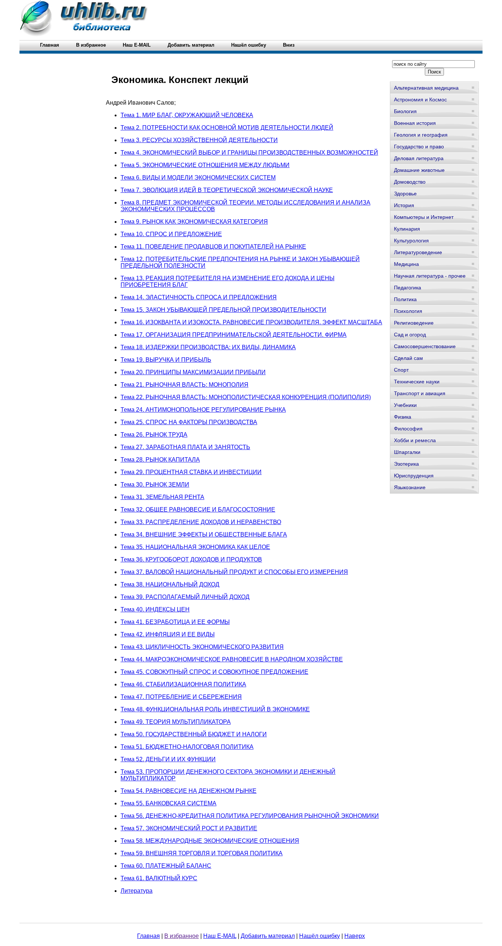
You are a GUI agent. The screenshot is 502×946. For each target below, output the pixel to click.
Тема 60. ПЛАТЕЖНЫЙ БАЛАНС (166, 866)
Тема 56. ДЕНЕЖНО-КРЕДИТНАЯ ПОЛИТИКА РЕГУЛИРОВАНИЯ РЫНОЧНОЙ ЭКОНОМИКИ (250, 816)
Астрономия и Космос (420, 99)
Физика (402, 417)
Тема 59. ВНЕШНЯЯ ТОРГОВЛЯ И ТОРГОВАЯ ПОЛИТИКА (202, 853)
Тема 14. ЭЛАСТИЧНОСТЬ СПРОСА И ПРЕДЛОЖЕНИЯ (199, 297)
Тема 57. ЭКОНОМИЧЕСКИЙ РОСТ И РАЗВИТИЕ (189, 828)
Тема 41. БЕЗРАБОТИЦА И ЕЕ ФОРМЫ (175, 622)
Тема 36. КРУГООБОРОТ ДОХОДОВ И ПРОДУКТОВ (191, 559)
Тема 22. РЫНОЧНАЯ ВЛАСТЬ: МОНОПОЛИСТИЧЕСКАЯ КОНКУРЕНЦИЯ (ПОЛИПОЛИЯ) (246, 397)
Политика (405, 299)
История (404, 205)
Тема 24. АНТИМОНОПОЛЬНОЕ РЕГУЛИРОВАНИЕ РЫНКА (203, 410)
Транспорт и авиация (419, 393)
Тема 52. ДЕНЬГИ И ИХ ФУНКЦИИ (168, 759)
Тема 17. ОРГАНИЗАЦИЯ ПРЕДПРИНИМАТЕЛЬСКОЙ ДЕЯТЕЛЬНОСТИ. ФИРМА (234, 335)
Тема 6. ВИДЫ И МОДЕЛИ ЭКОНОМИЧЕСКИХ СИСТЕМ (198, 177)
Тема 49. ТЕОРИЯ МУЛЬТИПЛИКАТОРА (176, 722)
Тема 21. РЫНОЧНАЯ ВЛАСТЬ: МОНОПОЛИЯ (184, 385)
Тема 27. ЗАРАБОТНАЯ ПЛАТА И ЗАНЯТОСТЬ (185, 447)
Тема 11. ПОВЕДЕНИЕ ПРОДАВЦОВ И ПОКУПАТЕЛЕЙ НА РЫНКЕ (213, 246)
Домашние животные (419, 170)
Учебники (405, 405)
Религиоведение (414, 323)
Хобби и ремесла (415, 440)
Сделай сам (408, 358)
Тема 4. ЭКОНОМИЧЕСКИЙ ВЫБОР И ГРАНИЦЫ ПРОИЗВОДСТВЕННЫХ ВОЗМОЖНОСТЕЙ (249, 152)
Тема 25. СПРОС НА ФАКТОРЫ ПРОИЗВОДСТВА (189, 422)
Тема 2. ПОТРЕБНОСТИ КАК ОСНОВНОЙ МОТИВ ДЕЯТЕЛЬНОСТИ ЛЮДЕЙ (227, 127)
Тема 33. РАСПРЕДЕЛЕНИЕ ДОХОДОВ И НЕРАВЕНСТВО (201, 522)
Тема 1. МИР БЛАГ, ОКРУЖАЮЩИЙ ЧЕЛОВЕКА (187, 115)
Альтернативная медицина (426, 88)
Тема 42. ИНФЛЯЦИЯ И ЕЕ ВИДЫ (168, 634)
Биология (405, 111)
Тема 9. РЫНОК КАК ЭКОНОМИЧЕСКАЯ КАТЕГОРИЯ (194, 222)
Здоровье (405, 193)
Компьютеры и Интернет (423, 217)
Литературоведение (418, 252)
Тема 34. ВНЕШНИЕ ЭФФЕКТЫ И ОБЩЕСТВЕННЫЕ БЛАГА (204, 534)
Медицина (406, 264)
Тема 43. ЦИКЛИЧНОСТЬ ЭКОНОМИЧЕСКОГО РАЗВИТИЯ (202, 647)
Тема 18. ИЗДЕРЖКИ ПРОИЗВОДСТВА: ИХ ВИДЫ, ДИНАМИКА (208, 347)
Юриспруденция (414, 476)
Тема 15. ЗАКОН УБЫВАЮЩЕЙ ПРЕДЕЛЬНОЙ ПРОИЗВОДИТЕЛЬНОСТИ (223, 310)
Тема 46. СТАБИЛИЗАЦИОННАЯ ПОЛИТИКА (183, 684)
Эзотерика (406, 464)
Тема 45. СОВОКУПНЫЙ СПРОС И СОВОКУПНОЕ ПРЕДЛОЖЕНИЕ (214, 672)
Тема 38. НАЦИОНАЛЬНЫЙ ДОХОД (170, 584)
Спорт (401, 370)
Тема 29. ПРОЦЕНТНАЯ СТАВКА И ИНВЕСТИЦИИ (191, 472)
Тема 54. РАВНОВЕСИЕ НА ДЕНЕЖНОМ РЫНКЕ (189, 791)
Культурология (411, 240)
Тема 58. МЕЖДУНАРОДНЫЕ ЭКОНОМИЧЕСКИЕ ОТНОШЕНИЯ (210, 841)
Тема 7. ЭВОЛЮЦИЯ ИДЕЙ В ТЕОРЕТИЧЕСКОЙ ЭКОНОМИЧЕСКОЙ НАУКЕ (227, 190)
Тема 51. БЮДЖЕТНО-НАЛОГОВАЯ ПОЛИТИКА (187, 747)
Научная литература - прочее (430, 276)
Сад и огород (410, 334)
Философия (408, 429)
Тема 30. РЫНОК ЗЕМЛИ (155, 484)
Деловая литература (419, 158)
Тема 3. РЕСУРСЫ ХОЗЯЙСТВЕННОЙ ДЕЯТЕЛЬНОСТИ (199, 140)
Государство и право (419, 146)
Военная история (415, 123)
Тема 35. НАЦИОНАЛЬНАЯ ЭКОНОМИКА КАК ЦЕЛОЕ (195, 547)
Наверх (354, 936)
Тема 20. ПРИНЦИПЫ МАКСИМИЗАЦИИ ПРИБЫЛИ (193, 372)
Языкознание (410, 487)
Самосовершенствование (425, 346)
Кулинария (407, 229)
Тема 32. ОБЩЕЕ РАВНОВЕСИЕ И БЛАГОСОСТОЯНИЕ (198, 509)
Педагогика (407, 287)
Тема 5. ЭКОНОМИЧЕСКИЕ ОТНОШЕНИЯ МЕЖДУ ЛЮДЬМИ (205, 165)
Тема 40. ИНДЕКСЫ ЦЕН (155, 609)
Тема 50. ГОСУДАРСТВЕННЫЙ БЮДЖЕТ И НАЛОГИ (194, 734)
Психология (408, 311)
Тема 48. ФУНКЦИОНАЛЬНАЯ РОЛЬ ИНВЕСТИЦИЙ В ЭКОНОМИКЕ (215, 709)
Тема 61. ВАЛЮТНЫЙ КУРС (159, 878)
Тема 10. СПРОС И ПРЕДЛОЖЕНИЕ (171, 234)
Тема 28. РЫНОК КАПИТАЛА (160, 459)
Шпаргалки (407, 452)
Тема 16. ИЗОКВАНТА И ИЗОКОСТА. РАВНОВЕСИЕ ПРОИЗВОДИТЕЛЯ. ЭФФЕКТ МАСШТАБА (251, 322)
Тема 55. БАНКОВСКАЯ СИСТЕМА (168, 803)
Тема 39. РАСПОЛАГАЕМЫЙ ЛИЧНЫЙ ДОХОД (185, 597)
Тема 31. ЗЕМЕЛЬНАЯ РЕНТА (162, 497)
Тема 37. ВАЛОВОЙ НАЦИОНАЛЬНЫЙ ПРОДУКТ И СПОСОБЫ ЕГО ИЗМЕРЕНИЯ (234, 572)
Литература (137, 891)
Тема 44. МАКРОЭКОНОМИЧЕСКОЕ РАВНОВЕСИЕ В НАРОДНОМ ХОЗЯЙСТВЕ (232, 659)
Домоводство (410, 182)
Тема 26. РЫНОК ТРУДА (154, 435)
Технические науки (417, 381)
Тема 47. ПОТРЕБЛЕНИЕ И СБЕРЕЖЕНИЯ (181, 697)
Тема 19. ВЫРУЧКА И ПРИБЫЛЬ (166, 360)
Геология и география (421, 135)
